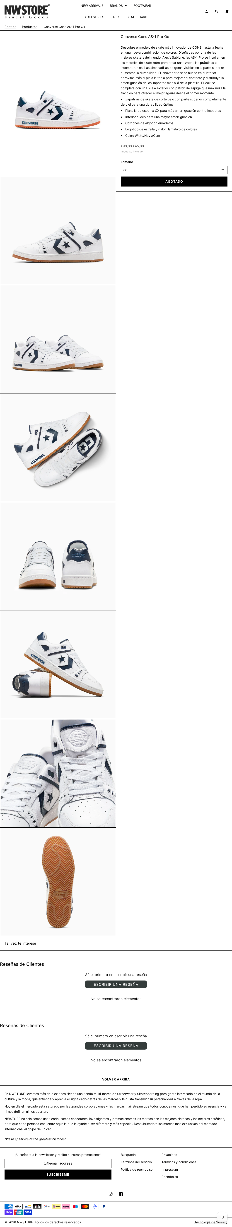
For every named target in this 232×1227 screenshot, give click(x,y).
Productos (29, 27)
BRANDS (116, 5)
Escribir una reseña (116, 984)
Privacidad (169, 1155)
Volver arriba (116, 1079)
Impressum (170, 1169)
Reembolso (170, 1177)
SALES (115, 17)
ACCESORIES (94, 17)
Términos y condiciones (179, 1162)
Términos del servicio (136, 1162)
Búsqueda (128, 1155)
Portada (10, 27)
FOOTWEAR (142, 5)
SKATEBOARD (137, 17)
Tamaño (127, 162)
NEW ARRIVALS (92, 5)
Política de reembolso (136, 1169)
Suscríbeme (57, 1174)
